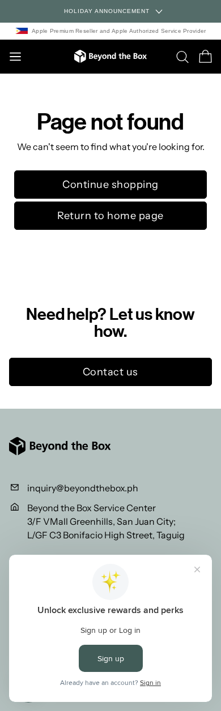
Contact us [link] (110, 372)
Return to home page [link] (110, 215)
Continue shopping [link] (110, 184)
